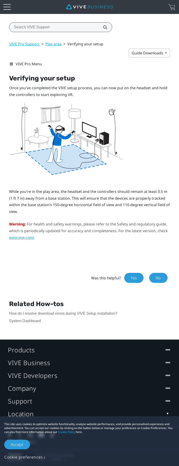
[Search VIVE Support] (102, 27)
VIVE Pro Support (24, 43)
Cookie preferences (23, 457)
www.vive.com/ (21, 238)
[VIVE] (89, 6)
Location (21, 414)
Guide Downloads (148, 53)
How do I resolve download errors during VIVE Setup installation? (63, 313)
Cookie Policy (66, 432)
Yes (134, 278)
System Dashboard (25, 321)
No (158, 278)
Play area (53, 43)
